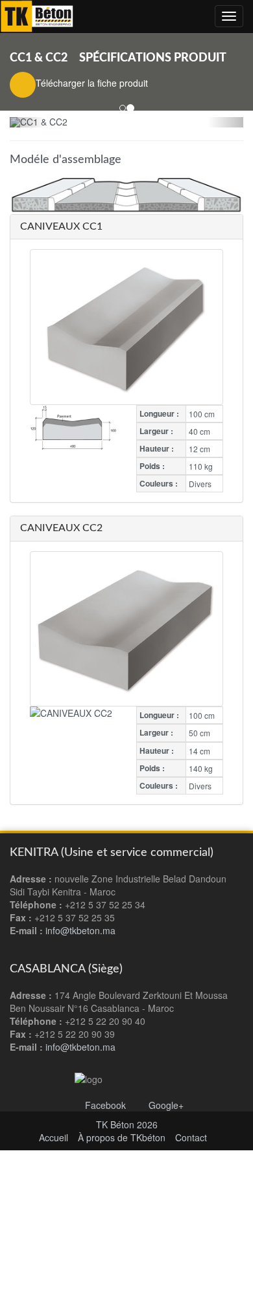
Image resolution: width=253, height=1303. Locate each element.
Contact (191, 1137)
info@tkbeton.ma (80, 1046)
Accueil (53, 1137)
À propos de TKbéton (121, 1137)
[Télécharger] (23, 85)
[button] (27, 122)
